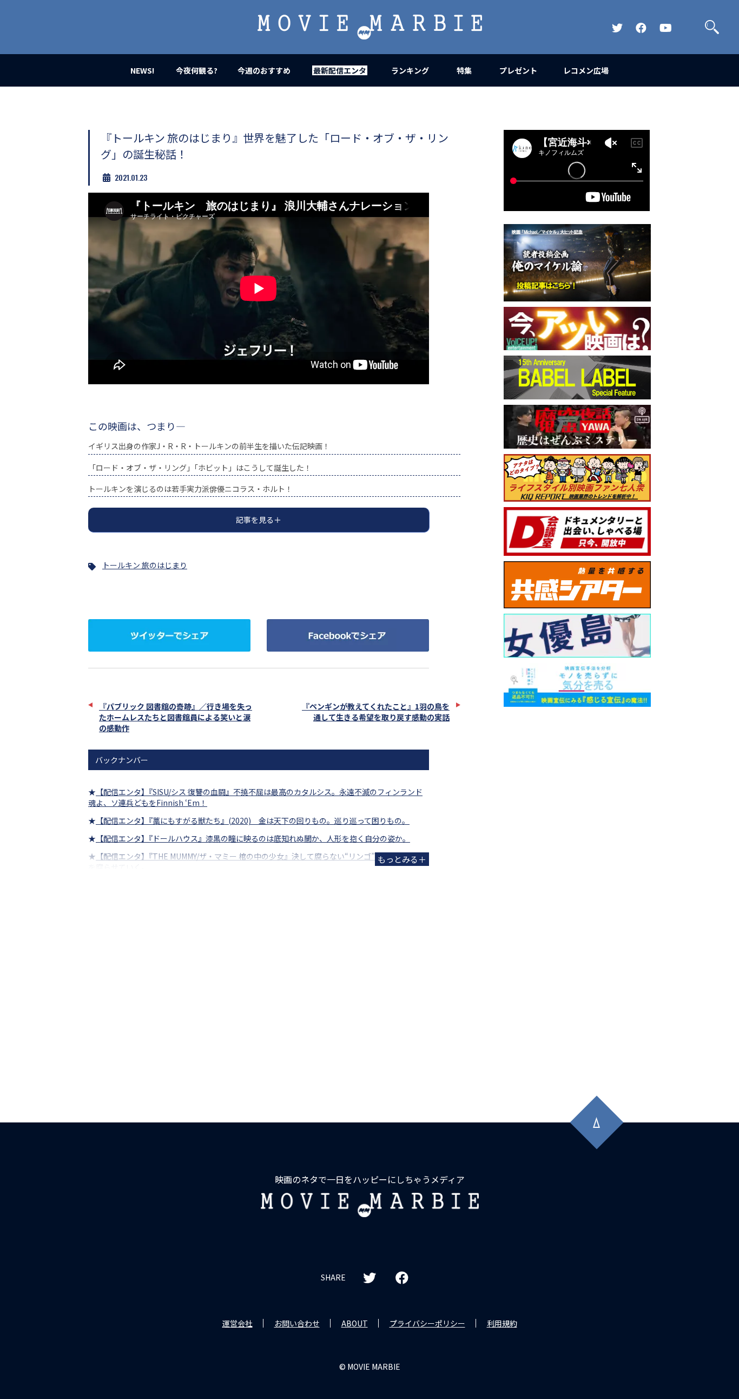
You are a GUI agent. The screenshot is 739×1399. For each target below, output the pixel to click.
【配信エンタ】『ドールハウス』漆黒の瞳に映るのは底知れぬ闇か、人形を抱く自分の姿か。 (253, 838)
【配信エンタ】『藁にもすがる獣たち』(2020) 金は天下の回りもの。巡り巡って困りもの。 (253, 820)
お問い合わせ (297, 1323)
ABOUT (354, 1323)
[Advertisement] (577, 886)
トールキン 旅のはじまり (144, 565)
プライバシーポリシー (427, 1323)
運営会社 (237, 1323)
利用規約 (502, 1323)
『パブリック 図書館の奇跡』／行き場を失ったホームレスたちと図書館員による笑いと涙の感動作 (175, 717)
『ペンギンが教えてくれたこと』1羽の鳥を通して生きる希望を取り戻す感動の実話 (376, 712)
